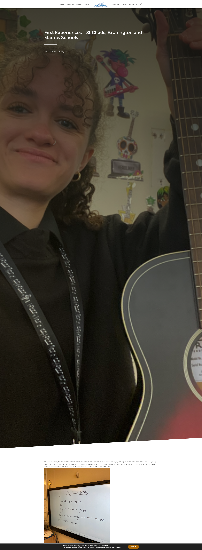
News (124, 4)
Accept (133, 547)
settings (118, 548)
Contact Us (133, 4)
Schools (79, 4)
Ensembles (116, 4)
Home (62, 4)
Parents (87, 4)
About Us (70, 4)
